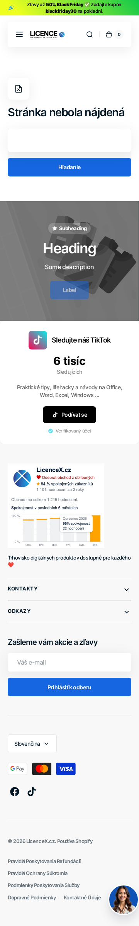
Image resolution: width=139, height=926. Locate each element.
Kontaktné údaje (82, 898)
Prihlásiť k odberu (69, 687)
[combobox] (69, 140)
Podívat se (74, 414)
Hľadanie (69, 167)
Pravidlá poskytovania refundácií (44, 861)
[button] (19, 34)
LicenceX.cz (40, 841)
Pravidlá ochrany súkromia (38, 873)
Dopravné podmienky (32, 898)
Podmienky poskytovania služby (44, 885)
